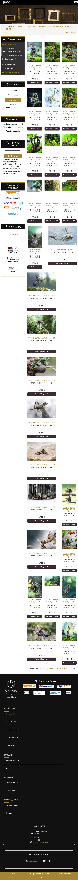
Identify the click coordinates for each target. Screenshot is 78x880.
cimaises (6, 169)
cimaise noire (14, 166)
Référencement (65, 874)
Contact (9, 813)
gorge (5, 171)
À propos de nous (12, 760)
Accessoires (10, 746)
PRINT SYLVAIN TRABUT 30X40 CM (35, 67)
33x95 (5, 159)
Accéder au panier (13, 131)
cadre (5, 164)
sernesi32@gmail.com (40, 842)
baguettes (15, 162)
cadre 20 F (12, 164)
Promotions (10, 68)
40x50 (10, 159)
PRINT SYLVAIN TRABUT (61, 27)
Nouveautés (10, 64)
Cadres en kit (10, 714)
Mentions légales (12, 805)
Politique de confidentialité (39, 874)
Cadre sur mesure (12, 72)
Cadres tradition (12, 722)
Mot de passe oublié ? (13, 107)
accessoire (7, 162)
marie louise (12, 171)
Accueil (13, 874)
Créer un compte (12, 783)
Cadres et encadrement (26, 27)
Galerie (8, 768)
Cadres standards (12, 730)
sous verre (12, 174)
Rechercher (13, 156)
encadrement (15, 169)
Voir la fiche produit (35, 83)
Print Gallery (44, 27)
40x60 (16, 159)
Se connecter (10, 791)
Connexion (13, 100)
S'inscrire (13, 105)
